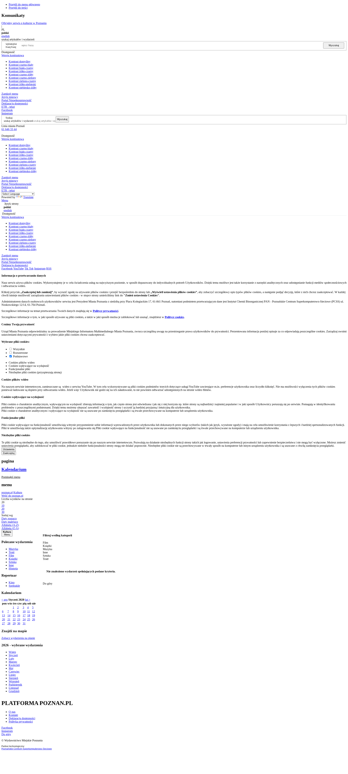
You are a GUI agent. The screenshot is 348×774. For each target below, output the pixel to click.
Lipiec (12, 674)
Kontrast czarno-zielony (22, 77)
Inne (11, 565)
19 (33, 615)
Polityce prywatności (105, 310)
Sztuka (12, 562)
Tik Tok (29, 268)
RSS (48, 268)
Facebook (7, 110)
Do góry (47, 583)
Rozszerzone (20, 352)
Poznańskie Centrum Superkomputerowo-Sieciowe (26, 749)
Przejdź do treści (18, 7)
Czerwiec (14, 671)
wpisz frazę (14, 45)
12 (33, 611)
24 (24, 619)
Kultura (17, 492)
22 (14, 619)
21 (8, 619)
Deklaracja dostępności (22, 718)
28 (8, 623)
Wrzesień (14, 681)
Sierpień (13, 678)
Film (11, 555)
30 (18, 623)
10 (24, 611)
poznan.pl (7, 492)
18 (28, 615)
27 (3, 623)
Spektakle (14, 585)
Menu (4, 200)
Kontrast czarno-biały (21, 64)
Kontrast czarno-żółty (21, 74)
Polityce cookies (174, 317)
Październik (15, 684)
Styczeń (13, 655)
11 (28, 611)
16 (18, 615)
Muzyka (13, 548)
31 (24, 623)
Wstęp (12, 652)
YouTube (18, 268)
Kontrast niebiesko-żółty (23, 87)
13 (3, 615)
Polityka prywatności (21, 721)
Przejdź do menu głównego (24, 4)
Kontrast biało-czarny (21, 68)
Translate (28, 197)
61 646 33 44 (9, 129)
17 (24, 615)
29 (14, 623)
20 (3, 619)
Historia (13, 568)
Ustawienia (8, 449)
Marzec (13, 661)
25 (28, 619)
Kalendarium (13, 469)
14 (8, 615)
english (5, 36)
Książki (13, 558)
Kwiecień (14, 665)
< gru (4, 599)
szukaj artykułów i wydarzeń (18, 120)
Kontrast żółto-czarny (21, 71)
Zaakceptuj (8, 453)
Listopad (14, 687)
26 (33, 619)
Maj (11, 668)
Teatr (11, 552)
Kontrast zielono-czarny (22, 81)
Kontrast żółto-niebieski (22, 84)
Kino (11, 582)
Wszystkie (19, 349)
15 (14, 615)
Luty (11, 658)
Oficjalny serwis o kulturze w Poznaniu (24, 23)
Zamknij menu (9, 93)
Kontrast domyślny (19, 61)
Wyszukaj (334, 45)
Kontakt (13, 715)
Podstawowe (20, 356)
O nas (12, 711)
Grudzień (14, 691)
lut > (27, 599)
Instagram (7, 113)
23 (18, 619)
